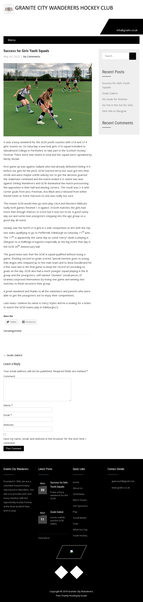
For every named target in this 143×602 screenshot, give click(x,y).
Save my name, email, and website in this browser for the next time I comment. (44, 441)
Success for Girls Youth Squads (59, 484)
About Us (77, 488)
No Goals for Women (114, 99)
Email (7, 415)
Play (75, 511)
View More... (44, 537)
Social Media (79, 517)
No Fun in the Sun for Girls (117, 105)
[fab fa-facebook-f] (114, 24)
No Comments (31, 56)
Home (76, 482)
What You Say (80, 529)
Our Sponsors (80, 505)
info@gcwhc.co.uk (127, 30)
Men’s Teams (80, 500)
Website (8, 424)
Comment (9, 376)
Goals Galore (12, 355)
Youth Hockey (80, 535)
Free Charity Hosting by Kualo (71, 595)
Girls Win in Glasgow (114, 111)
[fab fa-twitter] (122, 24)
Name (8, 405)
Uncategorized (12, 330)
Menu (12, 40)
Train (75, 523)
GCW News (79, 494)
